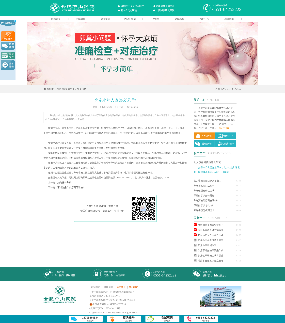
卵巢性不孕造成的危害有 (210, 240)
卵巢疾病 (105, 19)
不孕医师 (154, 19)
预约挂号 (204, 19)
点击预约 (129, 319)
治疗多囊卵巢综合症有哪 (210, 260)
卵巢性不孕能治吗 (207, 245)
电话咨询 (205, 319)
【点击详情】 (223, 128)
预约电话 (133, 287)
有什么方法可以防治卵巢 (210, 230)
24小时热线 (164, 274)
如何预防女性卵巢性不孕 (210, 235)
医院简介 (80, 19)
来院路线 (179, 19)
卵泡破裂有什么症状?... (205, 190)
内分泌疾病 (130, 19)
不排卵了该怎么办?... (204, 205)
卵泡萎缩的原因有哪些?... (207, 200)
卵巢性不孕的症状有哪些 (210, 255)
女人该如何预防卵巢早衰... (207, 180)
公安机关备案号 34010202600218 (109, 304)
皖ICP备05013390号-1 (124, 300)
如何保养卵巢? (64, 182)
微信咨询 (207, 143)
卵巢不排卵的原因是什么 (210, 250)
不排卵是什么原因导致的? (70, 187)
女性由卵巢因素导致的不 (210, 225)
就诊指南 (229, 19)
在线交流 (167, 319)
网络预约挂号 (114, 274)
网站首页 (56, 19)
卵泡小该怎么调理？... (205, 210)
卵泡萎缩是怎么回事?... (205, 185)
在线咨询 (207, 135)
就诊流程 (228, 143)
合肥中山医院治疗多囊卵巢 (61, 89)
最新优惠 (108, 287)
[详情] (226, 172)
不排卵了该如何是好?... (205, 195)
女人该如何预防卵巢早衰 (207, 162)
